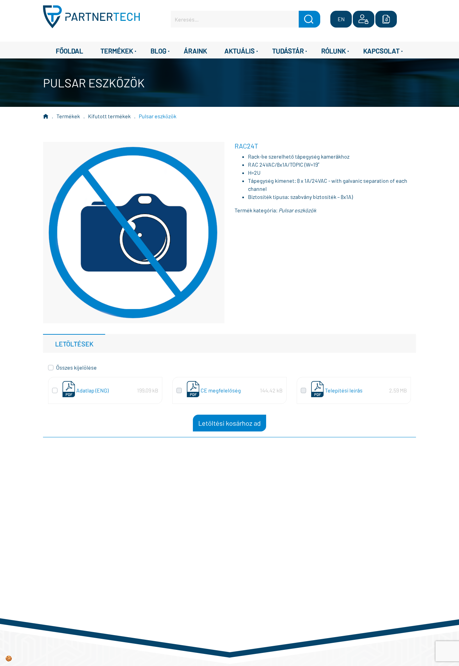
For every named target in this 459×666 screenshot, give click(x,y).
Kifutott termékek (109, 116)
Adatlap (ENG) (92, 390)
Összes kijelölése (76, 367)
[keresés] (309, 19)
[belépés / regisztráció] (363, 19)
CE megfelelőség (221, 390)
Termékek (68, 116)
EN (341, 19)
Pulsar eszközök (157, 116)
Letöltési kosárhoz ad (229, 423)
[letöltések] (386, 19)
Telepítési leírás (344, 390)
